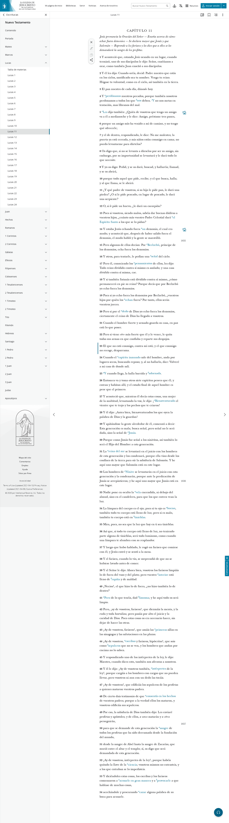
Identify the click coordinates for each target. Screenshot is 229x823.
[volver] (3, 14)
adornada (155, 373)
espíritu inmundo (129, 357)
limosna (144, 598)
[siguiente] (225, 415)
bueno (171, 508)
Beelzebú (153, 245)
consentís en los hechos (161, 696)
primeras (161, 630)
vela (138, 492)
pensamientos (143, 263)
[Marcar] (91, 48)
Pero (107, 598)
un (144, 229)
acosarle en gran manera (135, 781)
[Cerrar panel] (45, 14)
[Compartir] (91, 59)
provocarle (164, 781)
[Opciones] (223, 14)
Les (105, 112)
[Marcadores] (209, 14)
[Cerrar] (91, 42)
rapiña (116, 579)
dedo (125, 311)
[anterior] (54, 415)
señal (154, 256)
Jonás (132, 433)
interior (163, 575)
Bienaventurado (165, 401)
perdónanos (113, 96)
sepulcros (114, 646)
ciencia (132, 765)
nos (139, 101)
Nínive (130, 472)
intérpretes (159, 669)
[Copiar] (91, 54)
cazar (142, 792)
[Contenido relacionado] (216, 14)
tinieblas (139, 517)
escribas (130, 641)
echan (129, 300)
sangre (164, 728)
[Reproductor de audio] (218, 812)
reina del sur (116, 451)
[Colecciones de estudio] (202, 14)
